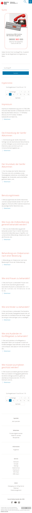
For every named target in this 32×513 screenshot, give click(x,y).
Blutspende (16, 437)
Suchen (15, 73)
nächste (17, 98)
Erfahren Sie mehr (4, 511)
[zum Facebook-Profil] (12, 502)
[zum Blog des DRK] (19, 502)
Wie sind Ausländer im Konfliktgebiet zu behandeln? (15, 334)
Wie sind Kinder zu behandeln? (15, 307)
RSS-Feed (16, 472)
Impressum (7, 104)
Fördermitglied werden (16, 433)
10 (28, 94)
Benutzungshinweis (10, 195)
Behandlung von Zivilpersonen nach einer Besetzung (15, 254)
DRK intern (16, 474)
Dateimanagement (16, 490)
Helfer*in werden (16, 435)
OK (26, 508)
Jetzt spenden (16, 421)
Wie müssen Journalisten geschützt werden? (13, 366)
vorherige (12, 92)
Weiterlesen (7, 119)
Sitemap (16, 466)
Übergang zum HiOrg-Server (16, 486)
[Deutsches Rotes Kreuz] (5, 3)
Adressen (16, 462)
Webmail (16, 488)
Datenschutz (16, 468)
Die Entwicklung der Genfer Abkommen (14, 134)
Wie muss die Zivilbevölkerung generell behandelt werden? (15, 223)
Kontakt (16, 464)
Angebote (16, 449)
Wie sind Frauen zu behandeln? (16, 278)
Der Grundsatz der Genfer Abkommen (13, 165)
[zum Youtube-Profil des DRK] (15, 502)
